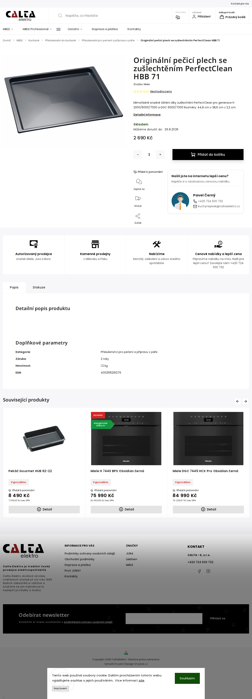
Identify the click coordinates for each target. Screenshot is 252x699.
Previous (237, 401)
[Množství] (149, 154)
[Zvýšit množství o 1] (160, 154)
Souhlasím (187, 678)
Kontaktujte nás (240, 3)
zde (142, 680)
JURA (129, 553)
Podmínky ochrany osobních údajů (90, 553)
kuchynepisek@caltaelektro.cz (219, 206)
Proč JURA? (73, 571)
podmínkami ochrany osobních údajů (88, 622)
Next (245, 401)
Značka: (141, 84)
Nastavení (60, 688)
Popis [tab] (14, 287)
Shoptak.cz (141, 664)
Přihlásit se (217, 618)
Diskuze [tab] (39, 287)
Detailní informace (147, 115)
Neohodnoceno (161, 91)
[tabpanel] (126, 462)
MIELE (129, 565)
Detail (47, 509)
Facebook (199, 571)
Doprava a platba (78, 565)
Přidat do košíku (211, 154)
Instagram (208, 571)
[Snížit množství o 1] (137, 154)
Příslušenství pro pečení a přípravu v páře (129, 352)
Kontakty (71, 576)
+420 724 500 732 (210, 201)
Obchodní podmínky (79, 559)
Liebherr (131, 559)
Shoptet (118, 664)
